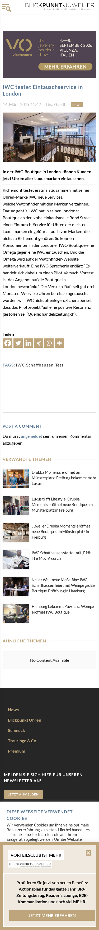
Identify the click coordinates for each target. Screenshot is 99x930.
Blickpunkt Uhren (24, 719)
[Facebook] (7, 343)
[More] (59, 343)
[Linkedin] (28, 343)
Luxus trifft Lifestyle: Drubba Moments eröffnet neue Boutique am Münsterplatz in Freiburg (62, 504)
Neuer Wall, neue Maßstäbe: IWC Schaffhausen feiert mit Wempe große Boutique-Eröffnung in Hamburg (63, 585)
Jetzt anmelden (23, 794)
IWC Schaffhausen (35, 364)
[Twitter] (18, 343)
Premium (16, 750)
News (77, 104)
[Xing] (38, 343)
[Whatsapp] (49, 343)
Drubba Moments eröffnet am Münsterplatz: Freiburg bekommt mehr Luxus (64, 478)
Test (59, 364)
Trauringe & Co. (22, 740)
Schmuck (16, 730)
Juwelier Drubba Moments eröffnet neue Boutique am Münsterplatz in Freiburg (61, 531)
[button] (88, 853)
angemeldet (31, 436)
